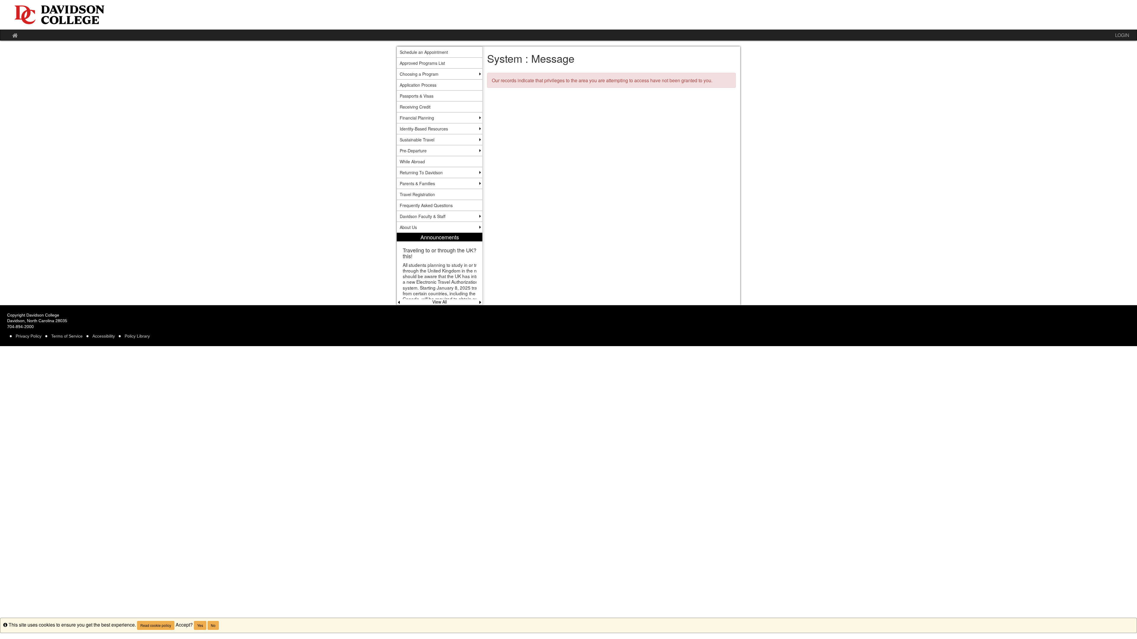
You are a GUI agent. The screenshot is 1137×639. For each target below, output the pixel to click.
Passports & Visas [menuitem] (416, 96)
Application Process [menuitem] (418, 85)
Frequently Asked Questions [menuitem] (426, 205)
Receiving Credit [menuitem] (415, 107)
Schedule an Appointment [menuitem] (424, 52)
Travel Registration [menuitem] (417, 194)
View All (439, 302)
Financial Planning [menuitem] (417, 118)
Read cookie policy (155, 625)
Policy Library (137, 336)
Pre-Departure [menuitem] (413, 151)
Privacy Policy (28, 336)
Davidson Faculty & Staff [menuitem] (422, 216)
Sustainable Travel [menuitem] (417, 140)
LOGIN (1122, 35)
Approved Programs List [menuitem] (422, 63)
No (213, 625)
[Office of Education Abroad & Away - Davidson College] (568, 15)
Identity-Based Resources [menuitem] (424, 129)
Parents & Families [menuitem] (417, 183)
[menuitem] (439, 269)
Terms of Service (67, 336)
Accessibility (103, 336)
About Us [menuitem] (408, 227)
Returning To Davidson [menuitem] (421, 172)
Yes (200, 625)
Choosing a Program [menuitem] (419, 74)
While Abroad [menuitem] (412, 161)
